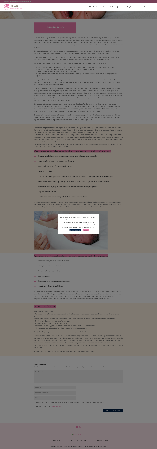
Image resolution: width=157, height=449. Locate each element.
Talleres (112, 7)
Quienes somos (121, 7)
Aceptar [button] (86, 230)
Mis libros (96, 7)
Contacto (147, 7)
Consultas (106, 7)
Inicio (89, 7)
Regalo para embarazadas (134, 7)
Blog (153, 7)
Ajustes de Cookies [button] (75, 230)
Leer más (91, 227)
